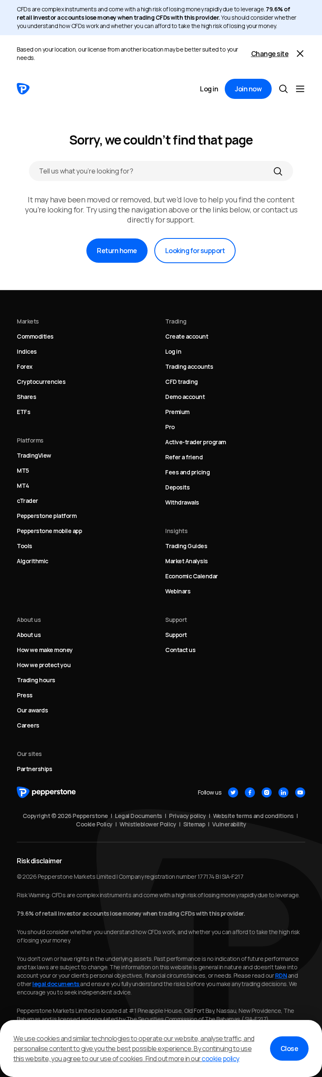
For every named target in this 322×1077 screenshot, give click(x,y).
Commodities (35, 336)
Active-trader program (195, 442)
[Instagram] (267, 792)
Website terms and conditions (253, 816)
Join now (248, 88)
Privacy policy (187, 816)
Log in (209, 88)
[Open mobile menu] (300, 89)
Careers (28, 725)
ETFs (23, 412)
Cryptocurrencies (41, 382)
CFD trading (181, 382)
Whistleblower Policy (147, 824)
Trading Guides (186, 546)
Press (25, 695)
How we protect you (43, 665)
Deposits (177, 487)
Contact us (180, 650)
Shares (26, 397)
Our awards (32, 710)
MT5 (23, 470)
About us (29, 635)
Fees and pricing (187, 472)
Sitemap (194, 824)
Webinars (177, 591)
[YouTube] (300, 792)
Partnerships (34, 769)
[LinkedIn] (283, 792)
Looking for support (195, 250)
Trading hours (36, 680)
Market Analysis (186, 561)
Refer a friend (184, 457)
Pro (170, 427)
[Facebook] (250, 792)
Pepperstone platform (46, 516)
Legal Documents (138, 816)
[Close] (300, 54)
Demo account (185, 397)
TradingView (34, 455)
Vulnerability (229, 824)
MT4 (23, 485)
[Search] (278, 171)
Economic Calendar (191, 576)
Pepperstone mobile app (49, 531)
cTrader (27, 501)
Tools (24, 546)
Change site (270, 53)
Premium (177, 412)
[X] (233, 792)
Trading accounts (189, 366)
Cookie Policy (94, 824)
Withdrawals (182, 502)
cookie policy (220, 1058)
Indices (27, 351)
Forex (25, 366)
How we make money (45, 650)
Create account (186, 336)
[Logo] (23, 89)
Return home (117, 250)
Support (176, 635)
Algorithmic (32, 561)
